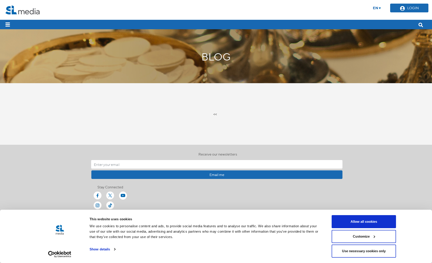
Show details (100, 249)
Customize (361, 236)
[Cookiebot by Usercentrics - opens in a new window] (59, 254)
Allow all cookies (364, 221)
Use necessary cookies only (364, 251)
